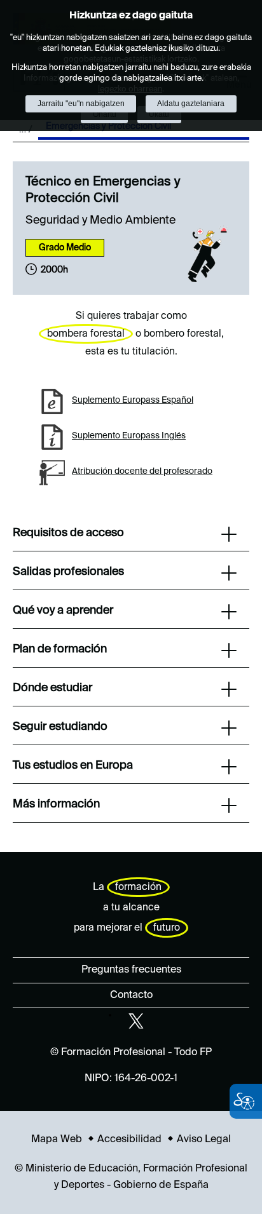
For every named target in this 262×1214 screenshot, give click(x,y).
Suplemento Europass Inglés (129, 435)
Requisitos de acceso (68, 533)
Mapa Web (56, 1140)
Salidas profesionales (68, 571)
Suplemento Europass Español (132, 400)
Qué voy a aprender (63, 610)
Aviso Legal (204, 1140)
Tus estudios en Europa (73, 765)
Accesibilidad (129, 1140)
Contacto (131, 995)
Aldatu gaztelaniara (190, 103)
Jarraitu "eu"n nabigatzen (81, 103)
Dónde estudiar (52, 688)
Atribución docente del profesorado (142, 471)
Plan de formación (60, 649)
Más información (56, 804)
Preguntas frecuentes (131, 970)
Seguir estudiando (60, 726)
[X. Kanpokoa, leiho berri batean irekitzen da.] (136, 1021)
